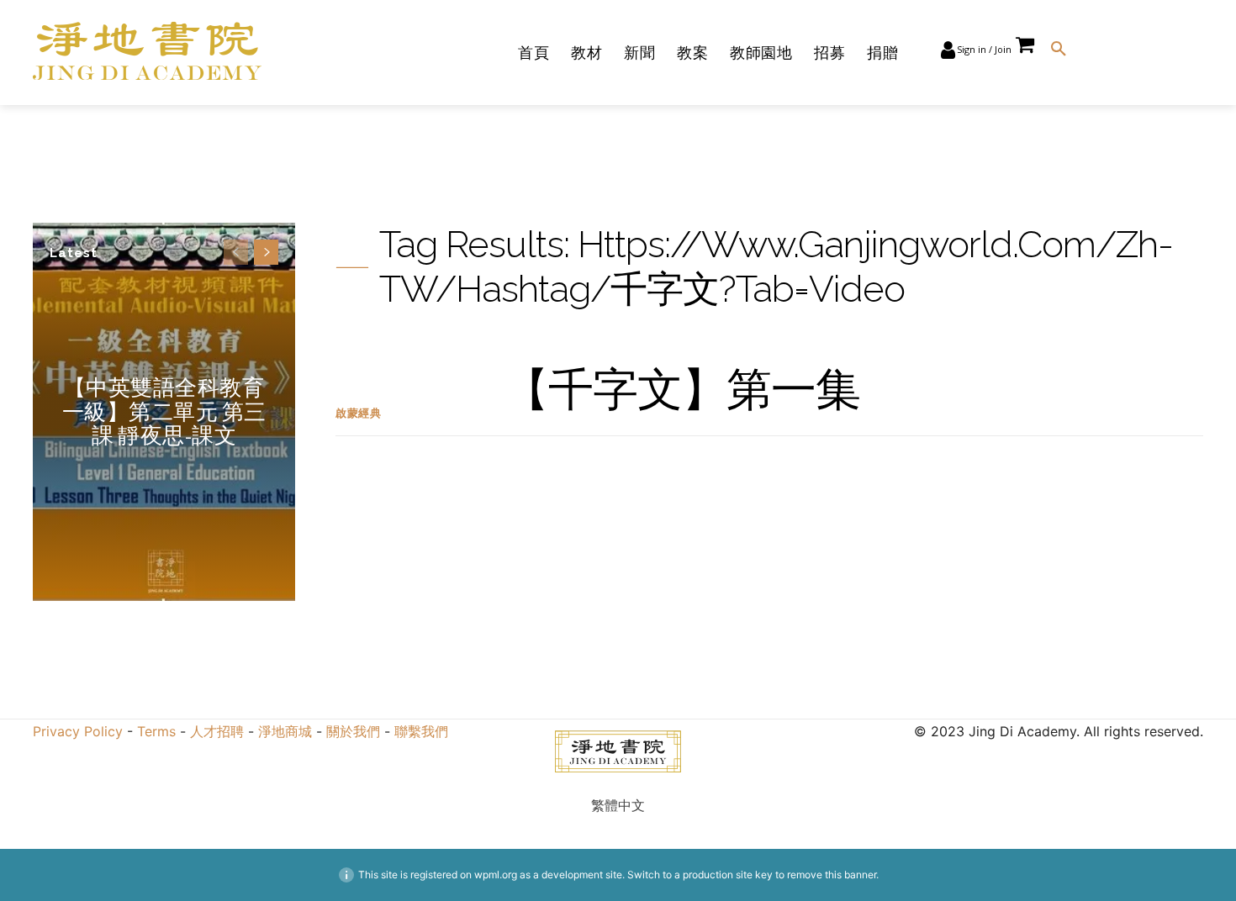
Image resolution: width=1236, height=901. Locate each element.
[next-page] (266, 252)
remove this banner (831, 874)
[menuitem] (618, 805)
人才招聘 (217, 731)
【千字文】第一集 (682, 389)
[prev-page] (236, 252)
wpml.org (495, 874)
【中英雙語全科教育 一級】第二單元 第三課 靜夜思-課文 (164, 411)
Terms (156, 731)
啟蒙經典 (358, 413)
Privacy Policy (78, 731)
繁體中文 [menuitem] (618, 805)
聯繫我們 (421, 731)
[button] (1058, 49)
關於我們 (353, 731)
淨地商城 (287, 731)
